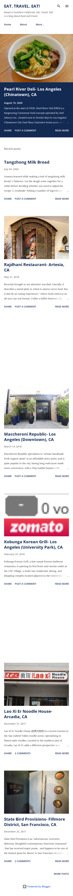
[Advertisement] (36, 347)
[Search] (59, 6)
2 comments (23, 753)
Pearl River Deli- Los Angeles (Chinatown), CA (32, 91)
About (23, 24)
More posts (61, 873)
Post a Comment (25, 130)
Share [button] (8, 130)
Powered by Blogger (39, 886)
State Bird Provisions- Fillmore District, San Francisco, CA (34, 821)
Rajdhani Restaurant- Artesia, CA (34, 267)
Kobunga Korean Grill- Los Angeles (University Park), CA (33, 544)
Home (7, 24)
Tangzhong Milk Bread (26, 162)
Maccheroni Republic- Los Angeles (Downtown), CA (30, 436)
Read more (62, 130)
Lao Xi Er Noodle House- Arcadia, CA (28, 713)
